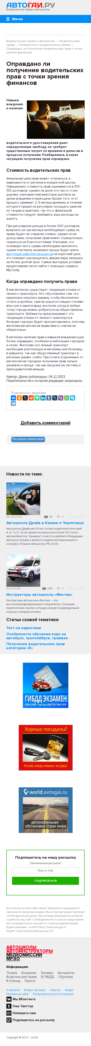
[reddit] (31, 397)
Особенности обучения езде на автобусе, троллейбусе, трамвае (37, 636)
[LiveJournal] (54, 397)
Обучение (65, 977)
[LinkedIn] (43, 397)
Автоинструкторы (29, 951)
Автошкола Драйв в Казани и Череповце (45, 522)
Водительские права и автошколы (30, 41)
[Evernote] (37, 397)
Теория (11, 973)
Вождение (28, 973)
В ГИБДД (47, 977)
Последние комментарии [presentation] (28, 439)
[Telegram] (13, 403)
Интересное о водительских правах (45, 45)
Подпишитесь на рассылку (34, 1020)
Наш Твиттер (23, 1006)
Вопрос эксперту (35, 990)
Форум (69, 990)
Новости (55, 990)
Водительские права (21, 977)
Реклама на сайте (17, 994)
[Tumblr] (48, 397)
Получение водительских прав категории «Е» (35, 646)
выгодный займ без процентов (29, 254)
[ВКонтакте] (13, 397)
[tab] (28, 439)
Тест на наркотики (23, 628)
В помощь (13, 981)
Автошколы (21, 947)
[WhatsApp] (66, 397)
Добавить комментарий (45, 423)
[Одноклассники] (19, 397)
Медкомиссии (24, 955)
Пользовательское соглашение (53, 994)
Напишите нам (24, 1013)
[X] (25, 397)
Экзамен (47, 973)
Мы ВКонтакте (24, 999)
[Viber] (60, 397)
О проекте (13, 990)
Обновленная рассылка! (45, 863)
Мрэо (13, 958)
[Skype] (72, 397)
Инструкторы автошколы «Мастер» (39, 594)
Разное (30, 981)
